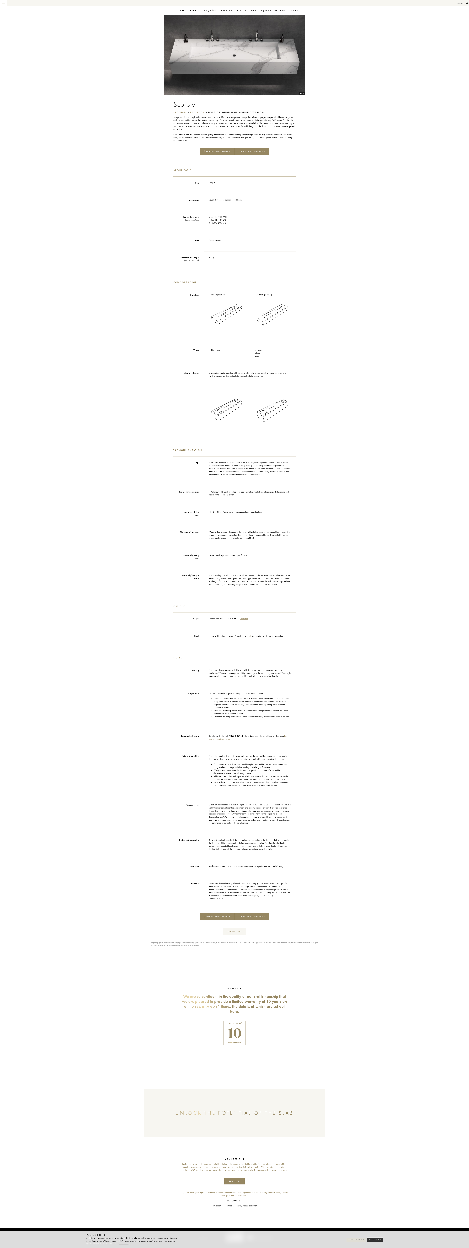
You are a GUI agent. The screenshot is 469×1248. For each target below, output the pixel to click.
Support (294, 10)
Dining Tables (210, 10)
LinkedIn (230, 1206)
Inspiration (266, 10)
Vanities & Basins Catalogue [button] (218, 151)
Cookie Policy (124, 1244)
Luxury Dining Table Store (247, 1206)
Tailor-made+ (20, 3)
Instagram (217, 1206)
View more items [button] (234, 932)
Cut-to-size (241, 10)
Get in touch (280, 10)
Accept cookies (375, 1239)
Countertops (226, 10)
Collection (244, 618)
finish (249, 636)
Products (195, 10)
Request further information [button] (252, 151)
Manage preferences (356, 1239)
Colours (254, 10)
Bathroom (197, 112)
